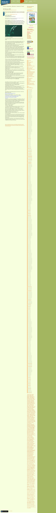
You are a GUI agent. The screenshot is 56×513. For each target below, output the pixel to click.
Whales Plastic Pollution (10, 125)
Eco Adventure (8, 124)
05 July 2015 (29, 377)
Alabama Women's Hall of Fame (31, 403)
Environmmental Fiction (31, 457)
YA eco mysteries (15, 124)
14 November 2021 (30, 159)
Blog (22, 1)
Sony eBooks (29, 37)
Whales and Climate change (29, 503)
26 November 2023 (30, 89)
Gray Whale (31, 460)
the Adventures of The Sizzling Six (30, 486)
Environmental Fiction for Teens (30, 452)
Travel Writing (32, 499)
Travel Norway (30, 497)
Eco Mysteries (29, 64)
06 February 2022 (30, 151)
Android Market (29, 38)
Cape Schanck (32, 412)
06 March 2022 (29, 148)
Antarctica (28, 404)
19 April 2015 (29, 385)
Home (14, 1)
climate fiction (33, 417)
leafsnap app (33, 466)
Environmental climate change (31, 72)
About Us (34, 1)
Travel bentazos (32, 491)
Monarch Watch (28, 470)
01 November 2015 (30, 366)
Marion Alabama (32, 397)
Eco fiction (32, 426)
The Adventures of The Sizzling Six (31, 487)
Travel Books (30, 493)
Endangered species (31, 439)
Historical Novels (29, 80)
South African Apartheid (32, 481)
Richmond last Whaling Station (30, 479)
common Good (32, 418)
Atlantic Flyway (29, 394)
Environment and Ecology (30, 444)
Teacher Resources (30, 1)
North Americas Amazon (31, 472)
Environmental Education (30, 73)
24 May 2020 (29, 210)
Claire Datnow (29, 60)
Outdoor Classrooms (29, 474)
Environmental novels (29, 456)
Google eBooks (29, 33)
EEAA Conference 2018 (30, 67)
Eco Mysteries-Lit (30, 65)
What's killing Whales (32, 504)
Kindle (28, 34)
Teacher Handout (30, 29)
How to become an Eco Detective (31, 81)
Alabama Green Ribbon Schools (31, 402)
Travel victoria (28, 499)
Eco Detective (29, 426)
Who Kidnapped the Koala (29, 505)
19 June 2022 (29, 138)
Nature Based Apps (31, 471)
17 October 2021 (29, 162)
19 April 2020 (29, 213)
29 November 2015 (30, 363)
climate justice (29, 418)
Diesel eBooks (29, 36)
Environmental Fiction (30, 451)
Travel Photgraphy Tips (32, 498)
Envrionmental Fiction (30, 78)
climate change (29, 416)
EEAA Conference (29, 438)
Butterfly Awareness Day (30, 411)
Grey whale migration (31, 462)
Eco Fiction (29, 63)
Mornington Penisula (29, 398)
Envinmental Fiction (30, 68)
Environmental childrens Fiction (31, 71)
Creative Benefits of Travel (30, 421)
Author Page (26, 1)
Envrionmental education (30, 458)
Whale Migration (29, 502)
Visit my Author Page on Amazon (30, 58)
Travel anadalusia (28, 491)
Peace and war (31, 475)
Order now (31, 25)
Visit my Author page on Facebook (31, 57)
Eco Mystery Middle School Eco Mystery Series (31, 432)
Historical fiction (30, 463)
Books (18, 1)
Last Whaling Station (29, 465)
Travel (28, 86)
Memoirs (29, 82)
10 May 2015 (29, 383)
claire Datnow (19, 124)
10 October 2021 (29, 163)
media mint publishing (30, 467)
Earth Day (30, 423)
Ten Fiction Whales (31, 485)
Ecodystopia (28, 436)
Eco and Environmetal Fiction (31, 425)
